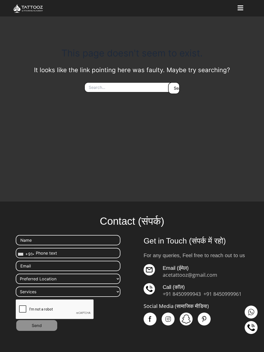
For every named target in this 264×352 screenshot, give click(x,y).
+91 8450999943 (182, 293)
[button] (240, 8)
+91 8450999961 (222, 293)
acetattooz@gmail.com (190, 274)
